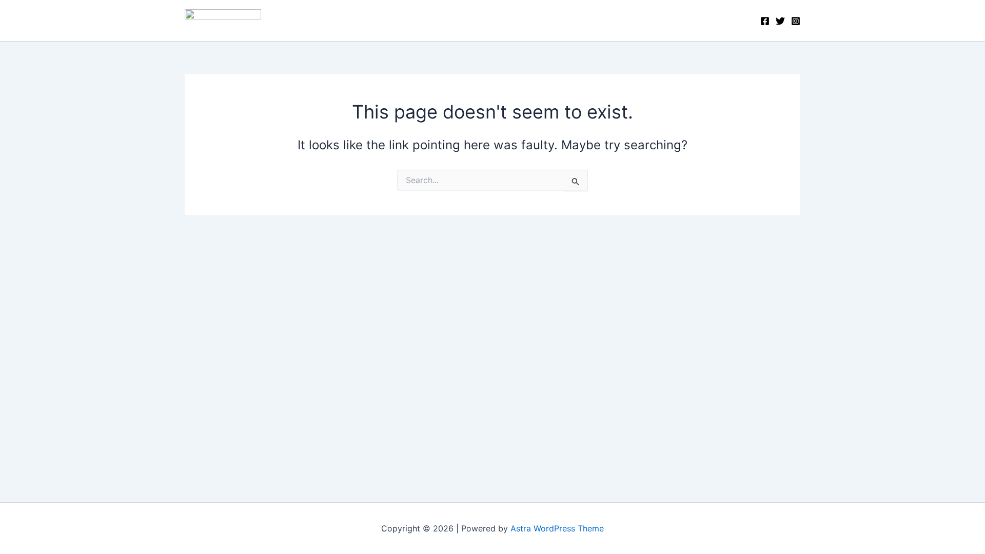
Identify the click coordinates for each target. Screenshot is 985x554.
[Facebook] (765, 21)
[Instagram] (795, 21)
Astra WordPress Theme (557, 528)
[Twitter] (780, 21)
